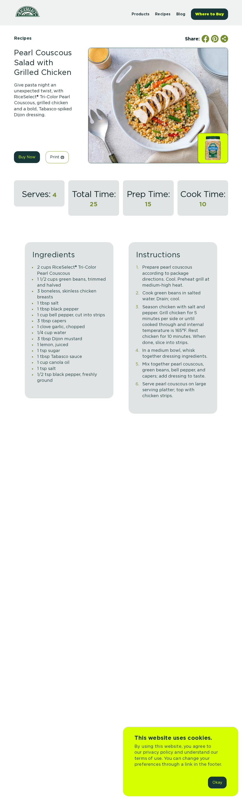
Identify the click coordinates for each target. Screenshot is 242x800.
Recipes (22, 38)
